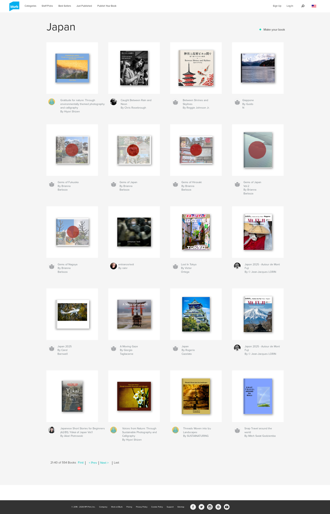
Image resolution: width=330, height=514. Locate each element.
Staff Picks (47, 5)
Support (170, 507)
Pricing (129, 507)
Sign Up (277, 5)
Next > (104, 463)
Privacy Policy (141, 507)
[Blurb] (13, 8)
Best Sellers (64, 5)
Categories (30, 5)
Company (103, 507)
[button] (314, 6)
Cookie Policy (157, 507)
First (81, 463)
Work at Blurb (117, 507)
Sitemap (180, 507)
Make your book (274, 30)
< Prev (93, 463)
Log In (290, 5)
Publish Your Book (106, 5)
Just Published (84, 5)
